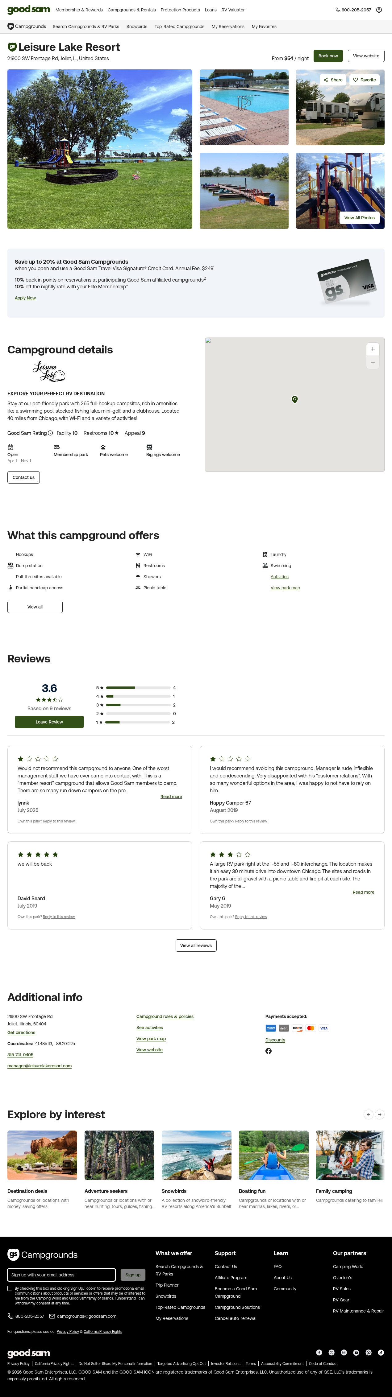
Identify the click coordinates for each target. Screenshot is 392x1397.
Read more (171, 796)
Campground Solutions (237, 1307)
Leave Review (49, 721)
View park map (285, 587)
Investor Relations (225, 1364)
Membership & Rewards (79, 9)
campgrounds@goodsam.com (86, 1316)
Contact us (24, 477)
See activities (149, 1027)
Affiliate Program (231, 1277)
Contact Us (226, 1266)
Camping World (348, 1266)
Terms (251, 1364)
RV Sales (342, 1288)
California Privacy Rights (103, 1331)
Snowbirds (137, 26)
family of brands (100, 1298)
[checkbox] (9, 1288)
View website (366, 55)
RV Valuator (233, 9)
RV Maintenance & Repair (358, 1310)
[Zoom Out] (373, 362)
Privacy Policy (68, 1331)
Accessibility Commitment (282, 1364)
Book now (328, 55)
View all (35, 606)
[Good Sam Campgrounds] (42, 1255)
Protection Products (180, 9)
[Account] (379, 9)
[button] (25, 298)
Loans (211, 9)
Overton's (342, 1277)
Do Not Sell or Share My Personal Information (115, 1364)
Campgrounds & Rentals (132, 9)
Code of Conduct (323, 1364)
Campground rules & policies (165, 1016)
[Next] (380, 1114)
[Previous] (368, 1114)
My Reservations (228, 26)
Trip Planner (167, 1285)
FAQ (278, 1266)
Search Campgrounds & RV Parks (86, 26)
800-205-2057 (29, 1316)
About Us (283, 1277)
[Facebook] (268, 1051)
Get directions (21, 1032)
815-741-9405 (20, 1054)
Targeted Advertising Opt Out (181, 1364)
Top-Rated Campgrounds (179, 26)
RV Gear (341, 1299)
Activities (280, 576)
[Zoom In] (373, 349)
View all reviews (196, 945)
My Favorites (264, 26)
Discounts (275, 1039)
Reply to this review (59, 821)
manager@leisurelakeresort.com (39, 1065)
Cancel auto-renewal (235, 1318)
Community (285, 1288)
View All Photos (359, 217)
